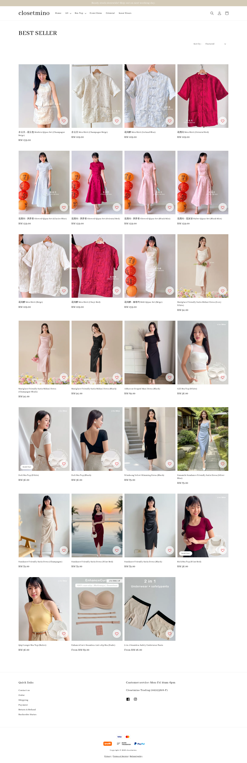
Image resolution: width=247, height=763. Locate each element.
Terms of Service (120, 756)
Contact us (24, 690)
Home (58, 13)
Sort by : (198, 43)
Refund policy (136, 756)
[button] (212, 13)
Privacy (107, 756)
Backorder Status (27, 714)
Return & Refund (27, 709)
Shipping (23, 700)
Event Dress (96, 13)
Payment (23, 705)
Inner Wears (125, 13)
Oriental (110, 13)
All (66, 13)
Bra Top (79, 13)
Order (21, 695)
